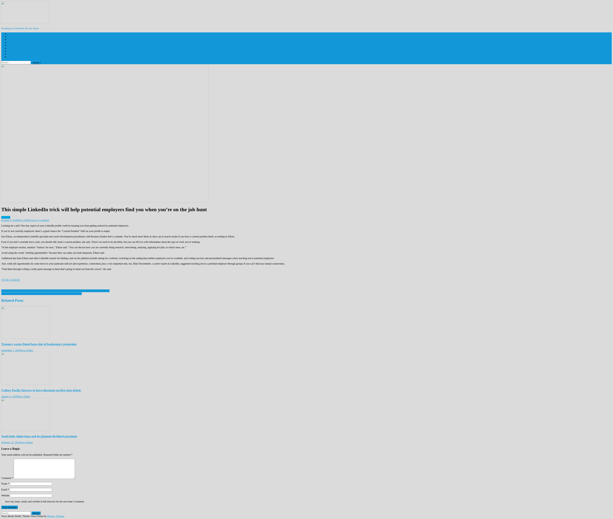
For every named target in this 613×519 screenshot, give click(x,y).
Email (5, 489)
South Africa (14, 33)
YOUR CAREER (10, 280)
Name (5, 483)
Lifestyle (12, 45)
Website (5, 495)
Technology (14, 56)
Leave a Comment (39, 220)
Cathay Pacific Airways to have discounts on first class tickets (41, 390)
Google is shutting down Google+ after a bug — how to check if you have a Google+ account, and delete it (55, 290)
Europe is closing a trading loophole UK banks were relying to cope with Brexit (41, 293)
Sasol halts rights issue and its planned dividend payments (39, 436)
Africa (11, 36)
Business (12, 42)
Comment (7, 478)
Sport (10, 54)
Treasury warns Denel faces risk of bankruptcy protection (38, 344)
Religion (12, 51)
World (11, 39)
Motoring (12, 48)
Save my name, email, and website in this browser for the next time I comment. (44, 501)
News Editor (24, 220)
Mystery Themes (55, 516)
